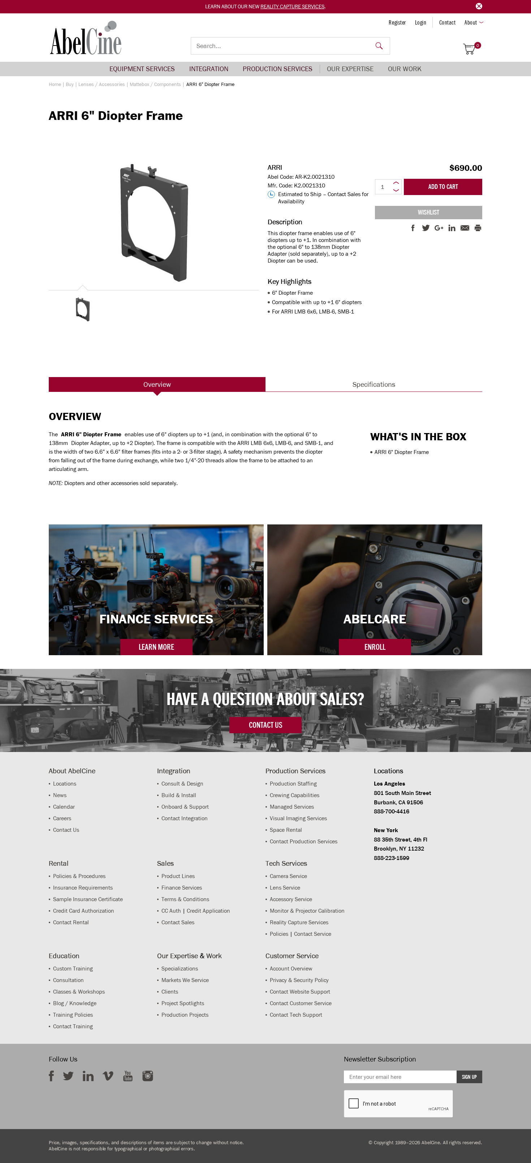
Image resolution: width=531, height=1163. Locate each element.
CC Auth (171, 911)
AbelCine (86, 38)
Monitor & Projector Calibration (307, 911)
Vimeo (108, 1076)
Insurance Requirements (83, 888)
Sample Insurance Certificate (88, 899)
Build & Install (178, 795)
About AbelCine (72, 771)
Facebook (51, 1076)
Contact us (265, 725)
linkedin (88, 1076)
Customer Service (292, 956)
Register (397, 22)
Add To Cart (443, 186)
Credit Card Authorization (83, 911)
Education (64, 956)
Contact (447, 22)
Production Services (277, 69)
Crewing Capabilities (294, 795)
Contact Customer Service (301, 1003)
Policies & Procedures (79, 876)
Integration (208, 69)
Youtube (127, 1076)
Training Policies (73, 1015)
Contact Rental (71, 922)
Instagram (147, 1076)
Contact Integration (184, 818)
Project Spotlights (182, 1003)
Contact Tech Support (296, 1015)
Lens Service (285, 888)
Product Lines (178, 876)
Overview (157, 384)
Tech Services (286, 863)
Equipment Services (142, 69)
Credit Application (208, 911)
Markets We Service (185, 980)
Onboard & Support (185, 807)
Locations (64, 784)
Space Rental (286, 830)
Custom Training (73, 968)
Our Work (405, 69)
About (471, 22)
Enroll (374, 647)
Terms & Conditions (185, 899)
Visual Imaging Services (298, 818)
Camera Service (288, 876)
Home (55, 84)
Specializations (179, 968)
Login (421, 22)
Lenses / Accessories (101, 84)
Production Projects (184, 1015)
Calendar (64, 807)
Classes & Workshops (79, 992)
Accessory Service (291, 899)
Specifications (374, 384)
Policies (279, 934)
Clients (169, 992)
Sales (165, 863)
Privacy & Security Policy (299, 980)
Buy (70, 84)
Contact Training (73, 1026)
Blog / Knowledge (74, 1003)
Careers (62, 818)
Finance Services (181, 888)
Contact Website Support (300, 992)
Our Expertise (350, 69)
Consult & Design (182, 784)
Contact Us (66, 830)
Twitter (68, 1076)
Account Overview (291, 968)
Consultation (68, 980)
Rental (59, 863)
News (59, 795)
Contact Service (312, 934)
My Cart (477, 46)
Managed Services (292, 807)
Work (214, 956)
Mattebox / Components (155, 84)
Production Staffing (293, 784)
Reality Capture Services (292, 6)
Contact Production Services (303, 841)
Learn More (156, 647)
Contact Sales (177, 922)
